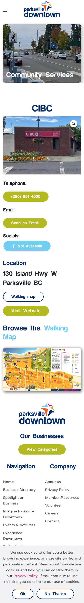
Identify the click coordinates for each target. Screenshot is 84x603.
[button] (5, 10)
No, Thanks (55, 594)
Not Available (30, 246)
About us (53, 482)
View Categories (42, 449)
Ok (22, 594)
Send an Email (25, 223)
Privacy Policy (57, 489)
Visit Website (26, 311)
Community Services (39, 75)
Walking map (23, 296)
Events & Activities (19, 525)
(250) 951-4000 (25, 196)
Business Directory (19, 489)
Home (8, 482)
